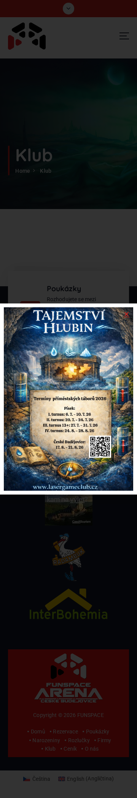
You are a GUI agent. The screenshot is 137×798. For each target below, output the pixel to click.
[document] (68, 399)
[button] (126, 314)
